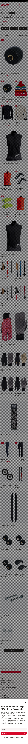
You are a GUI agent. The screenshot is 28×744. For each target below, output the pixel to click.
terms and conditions (17, 737)
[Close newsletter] (25, 702)
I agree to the (13, 737)
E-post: (4, 729)
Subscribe (5, 733)
